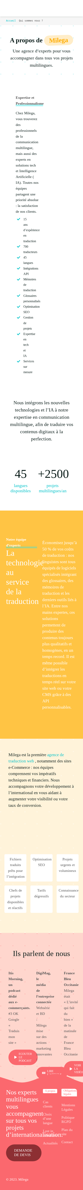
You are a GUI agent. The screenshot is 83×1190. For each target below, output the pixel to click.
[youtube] (62, 1179)
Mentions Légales (68, 1107)
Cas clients (47, 1104)
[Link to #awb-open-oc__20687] (72, 8)
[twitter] (55, 1179)
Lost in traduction (50, 1133)
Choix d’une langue (48, 1118)
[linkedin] (69, 1179)
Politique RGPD (68, 1119)
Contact (67, 1142)
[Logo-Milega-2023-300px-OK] (10, 8)
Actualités (50, 1143)
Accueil (11, 20)
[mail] (75, 1179)
